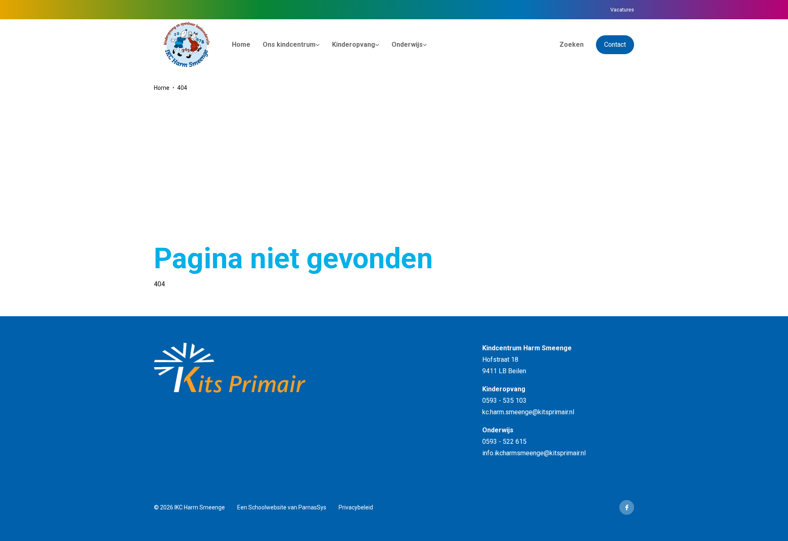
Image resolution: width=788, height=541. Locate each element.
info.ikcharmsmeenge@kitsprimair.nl (534, 453)
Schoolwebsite (267, 507)
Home (162, 87)
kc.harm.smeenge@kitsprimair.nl (528, 412)
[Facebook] (626, 507)
